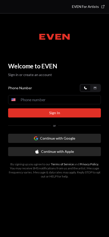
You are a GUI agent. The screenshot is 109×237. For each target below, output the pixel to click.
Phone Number (20, 88)
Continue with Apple (57, 151)
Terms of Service (62, 164)
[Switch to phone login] (85, 88)
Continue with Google (57, 138)
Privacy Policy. (89, 164)
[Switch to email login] (95, 88)
